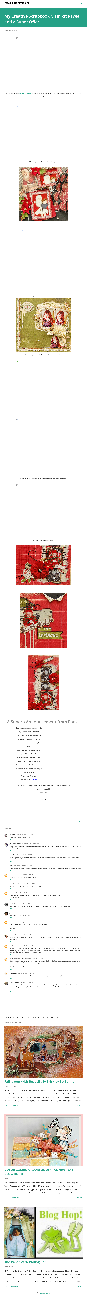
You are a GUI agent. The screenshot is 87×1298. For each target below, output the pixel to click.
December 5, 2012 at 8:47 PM (24, 835)
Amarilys (12, 835)
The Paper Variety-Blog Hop (25, 1262)
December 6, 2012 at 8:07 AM (22, 904)
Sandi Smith (13, 884)
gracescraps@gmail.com (17, 958)
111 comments (14, 1286)
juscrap (12, 913)
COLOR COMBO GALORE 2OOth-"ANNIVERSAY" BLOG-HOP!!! (39, 1172)
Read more (79, 1105)
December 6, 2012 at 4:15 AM (25, 875)
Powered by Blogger (44, 1293)
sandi (11, 904)
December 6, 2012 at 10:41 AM (24, 913)
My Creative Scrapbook (25, 93)
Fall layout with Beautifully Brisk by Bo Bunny (39, 1081)
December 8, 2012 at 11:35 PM (34, 958)
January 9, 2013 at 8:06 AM (27, 982)
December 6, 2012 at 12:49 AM (23, 865)
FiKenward (13, 973)
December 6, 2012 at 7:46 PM (23, 935)
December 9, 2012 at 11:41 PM (25, 973)
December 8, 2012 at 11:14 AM (25, 946)
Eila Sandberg (14, 982)
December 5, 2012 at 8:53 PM (30, 844)
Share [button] (79, 822)
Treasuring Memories (16, 3)
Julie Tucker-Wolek (15, 844)
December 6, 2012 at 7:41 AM (24, 893)
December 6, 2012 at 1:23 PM (24, 922)
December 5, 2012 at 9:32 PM (25, 855)
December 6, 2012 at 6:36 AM (26, 884)
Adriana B (12, 875)
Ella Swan (12, 946)
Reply (11, 840)
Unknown (12, 893)
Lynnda (12, 935)
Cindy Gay (12, 855)
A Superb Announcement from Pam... (43, 722)
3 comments (14, 1105)
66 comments (14, 1198)
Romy (11, 865)
